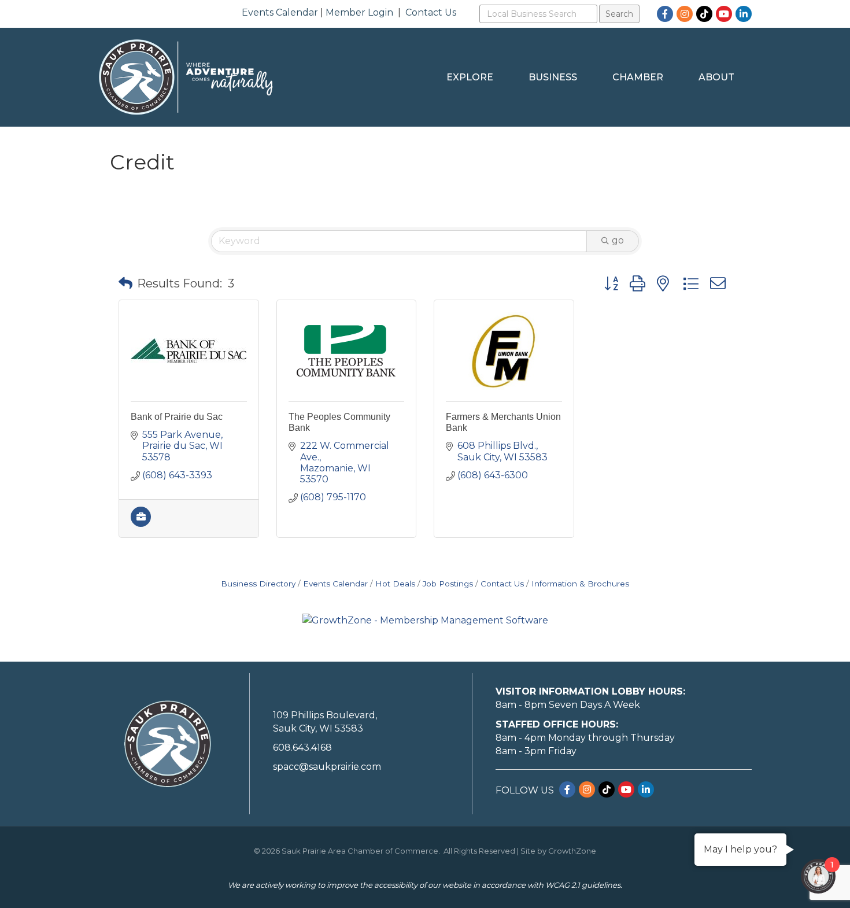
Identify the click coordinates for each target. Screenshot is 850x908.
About (716, 77)
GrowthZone (572, 850)
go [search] (618, 240)
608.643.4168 (302, 747)
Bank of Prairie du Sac (177, 417)
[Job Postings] (141, 523)
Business (553, 77)
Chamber (637, 77)
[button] (125, 283)
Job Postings (448, 583)
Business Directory (258, 583)
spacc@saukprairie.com (327, 766)
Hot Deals (395, 583)
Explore (469, 77)
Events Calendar (280, 12)
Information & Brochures (580, 583)
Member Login (359, 12)
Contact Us (430, 12)
